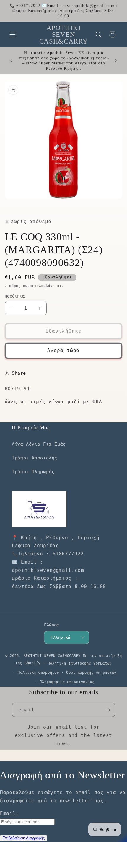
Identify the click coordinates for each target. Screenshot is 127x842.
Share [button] (19, 373)
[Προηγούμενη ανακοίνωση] (11, 60)
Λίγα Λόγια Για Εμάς (39, 443)
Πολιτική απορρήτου (38, 672)
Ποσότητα (15, 296)
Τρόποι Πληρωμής (33, 471)
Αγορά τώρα (63, 350)
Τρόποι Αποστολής (34, 457)
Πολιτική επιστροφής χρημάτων (80, 663)
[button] (12, 34)
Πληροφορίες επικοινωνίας (67, 682)
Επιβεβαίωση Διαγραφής (23, 838)
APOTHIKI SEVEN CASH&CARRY (52, 656)
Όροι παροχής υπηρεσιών (91, 672)
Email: (9, 813)
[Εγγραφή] (108, 710)
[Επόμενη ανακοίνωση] (115, 60)
